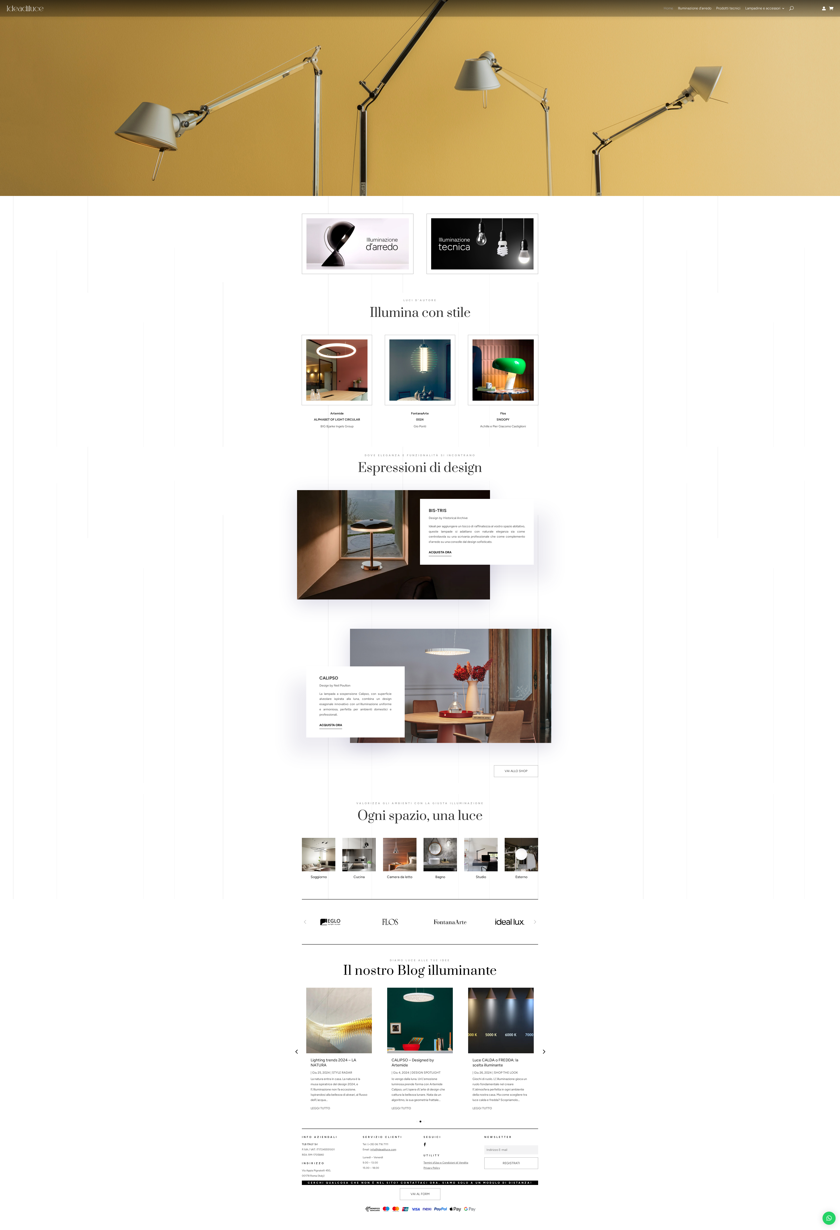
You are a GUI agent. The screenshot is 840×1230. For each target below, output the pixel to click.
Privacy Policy (432, 1167)
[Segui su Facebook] (424, 1144)
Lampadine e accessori (762, 8)
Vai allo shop (516, 771)
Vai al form (420, 1194)
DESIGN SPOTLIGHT (345, 1073)
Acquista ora (440, 552)
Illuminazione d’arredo (694, 8)
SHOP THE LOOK (425, 1073)
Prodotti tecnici (728, 8)
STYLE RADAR (504, 1073)
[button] (535, 922)
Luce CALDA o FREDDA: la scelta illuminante (414, 1063)
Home (668, 8)
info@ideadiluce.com (383, 1149)
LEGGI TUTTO (320, 1108)
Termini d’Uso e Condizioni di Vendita (446, 1162)
